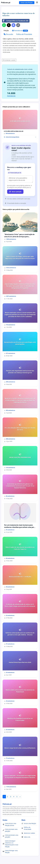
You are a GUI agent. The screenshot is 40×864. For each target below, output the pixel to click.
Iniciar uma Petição (27, 2)
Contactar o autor (10, 60)
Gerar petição (16, 192)
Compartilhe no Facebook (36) (17, 21)
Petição (6, 30)
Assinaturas (20, 30)
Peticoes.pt (5, 2)
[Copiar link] (18, 25)
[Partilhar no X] (9, 25)
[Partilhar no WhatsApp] (4, 25)
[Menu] (37, 2)
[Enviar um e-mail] (13, 25)
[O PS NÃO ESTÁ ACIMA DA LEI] (20, 124)
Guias (5, 820)
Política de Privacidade (24, 34)
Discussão (9, 34)
